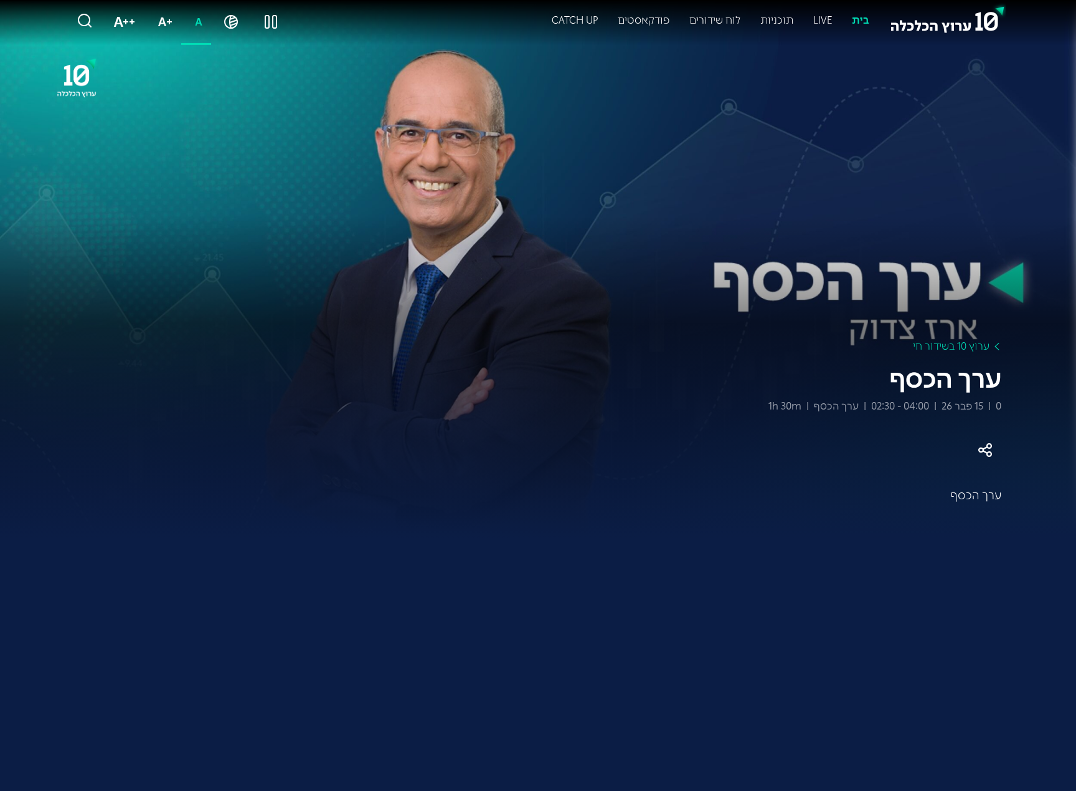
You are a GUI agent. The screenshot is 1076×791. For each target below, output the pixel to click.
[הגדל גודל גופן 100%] (122, 22)
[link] (947, 17)
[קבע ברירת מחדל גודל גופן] (196, 22)
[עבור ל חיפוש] (85, 21)
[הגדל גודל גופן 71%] (162, 22)
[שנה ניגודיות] (231, 22)
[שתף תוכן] (985, 450)
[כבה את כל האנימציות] (271, 22)
